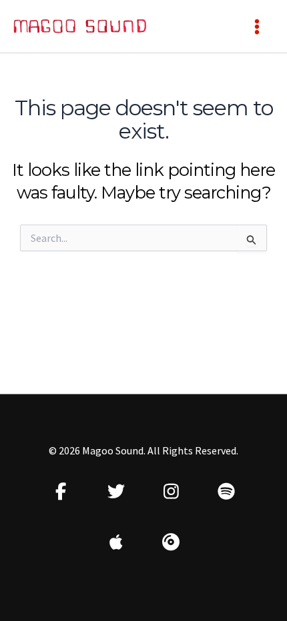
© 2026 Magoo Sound (96, 450)
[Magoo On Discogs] (171, 541)
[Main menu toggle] (257, 26)
